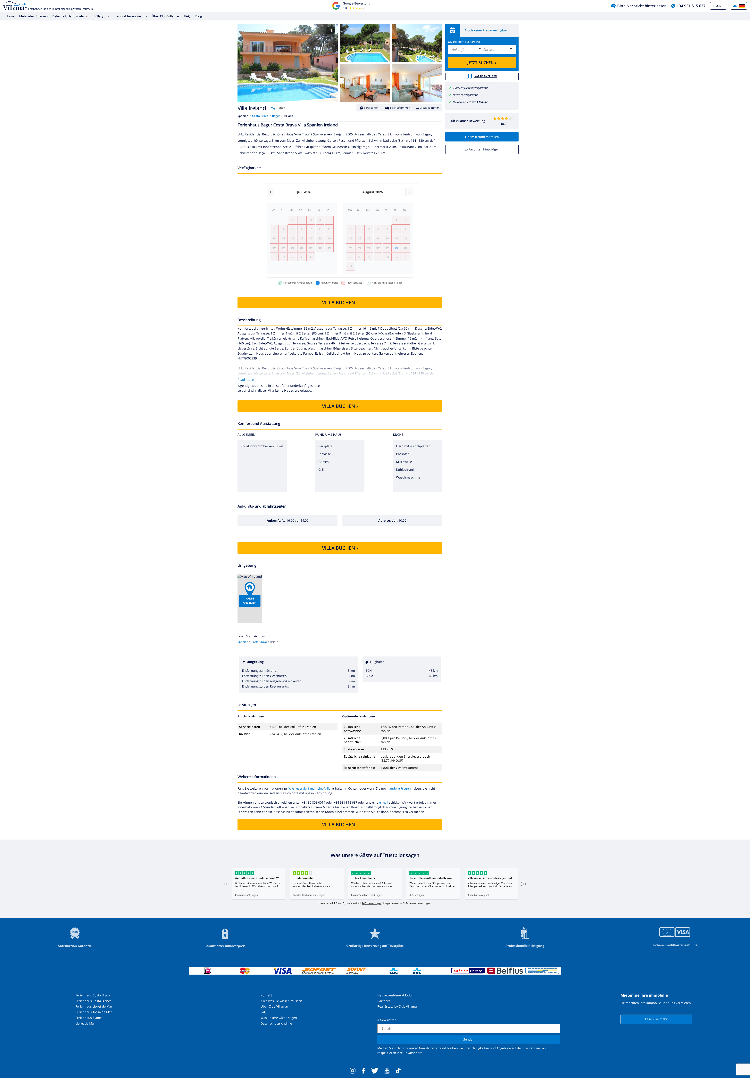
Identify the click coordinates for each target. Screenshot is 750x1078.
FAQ (187, 16)
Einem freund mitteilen (482, 137)
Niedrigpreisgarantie (465, 95)
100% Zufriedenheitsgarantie (470, 88)
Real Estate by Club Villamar (397, 1006)
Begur (276, 116)
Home (9, 16)
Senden (468, 1039)
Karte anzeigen (485, 76)
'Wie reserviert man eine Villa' (309, 788)
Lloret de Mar (85, 1023)
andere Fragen (400, 788)
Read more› (246, 379)
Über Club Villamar (165, 16)
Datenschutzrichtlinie (276, 1023)
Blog (198, 16)
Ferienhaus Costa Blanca (93, 1001)
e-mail (383, 802)
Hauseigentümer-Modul (394, 995)
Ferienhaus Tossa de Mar (93, 1012)
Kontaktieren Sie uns (131, 16)
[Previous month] (270, 192)
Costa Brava (260, 116)
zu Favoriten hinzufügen (482, 149)
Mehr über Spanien (33, 16)
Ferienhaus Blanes (88, 1018)
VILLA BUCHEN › (340, 302)
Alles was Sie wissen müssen (281, 1001)
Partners (383, 1001)
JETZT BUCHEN (482, 62)
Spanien (243, 642)
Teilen (281, 107)
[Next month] (409, 192)
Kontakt (266, 995)
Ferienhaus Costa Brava (92, 995)
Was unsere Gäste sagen (279, 1018)
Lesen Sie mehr (656, 1019)
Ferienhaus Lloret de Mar (93, 1006)
